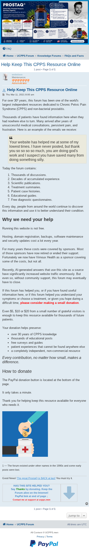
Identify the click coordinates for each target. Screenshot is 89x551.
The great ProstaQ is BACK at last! (36, 478)
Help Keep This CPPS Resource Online (41, 64)
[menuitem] (6, 48)
